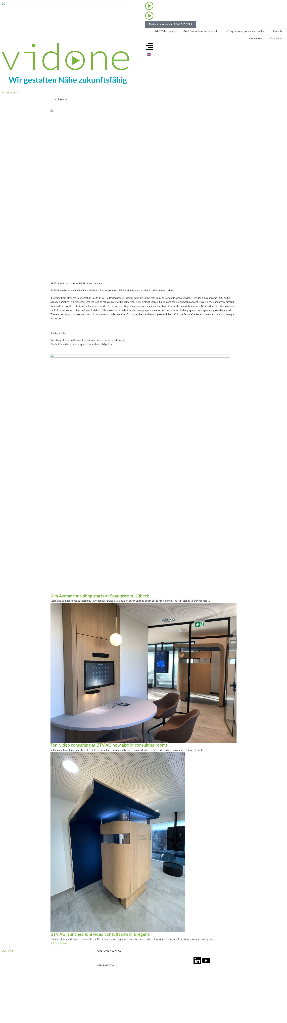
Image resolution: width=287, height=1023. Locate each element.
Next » (65, 943)
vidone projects (10, 92)
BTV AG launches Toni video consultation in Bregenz (100, 934)
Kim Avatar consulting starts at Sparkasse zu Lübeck (99, 596)
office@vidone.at (11, 987)
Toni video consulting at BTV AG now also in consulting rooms (109, 745)
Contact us (276, 38)
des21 (36, 1019)
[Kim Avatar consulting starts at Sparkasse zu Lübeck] (140, 473)
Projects (277, 31)
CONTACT (7, 951)
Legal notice (8, 999)
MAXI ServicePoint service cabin (200, 31)
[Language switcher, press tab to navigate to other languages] (164, 54)
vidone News (256, 38)
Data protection (10, 1003)
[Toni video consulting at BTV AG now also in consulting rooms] (143, 673)
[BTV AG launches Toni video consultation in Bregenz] (117, 842)
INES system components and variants (245, 31)
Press (100, 977)
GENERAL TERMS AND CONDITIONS (22, 1007)
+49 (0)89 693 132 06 (18, 983)
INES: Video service (165, 31)
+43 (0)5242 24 (14, 979)
